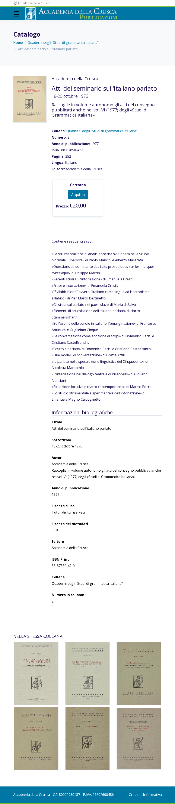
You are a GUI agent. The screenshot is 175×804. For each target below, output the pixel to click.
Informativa (152, 794)
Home (18, 42)
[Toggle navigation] (16, 13)
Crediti (134, 794)
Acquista (78, 194)
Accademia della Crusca (34, 3)
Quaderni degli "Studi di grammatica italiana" (63, 42)
